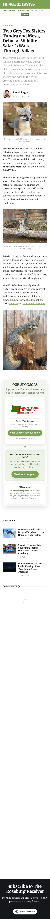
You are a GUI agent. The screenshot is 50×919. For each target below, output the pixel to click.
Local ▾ (18, 11)
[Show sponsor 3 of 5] (25, 446)
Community (8, 26)
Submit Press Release (38, 11)
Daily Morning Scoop (21, 491)
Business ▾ (25, 11)
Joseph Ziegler (21, 92)
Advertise (25, 14)
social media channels (34, 303)
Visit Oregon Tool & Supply (25, 432)
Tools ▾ (5, 11)
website (13, 303)
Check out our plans (25, 474)
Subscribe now (27, 911)
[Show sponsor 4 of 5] (27, 446)
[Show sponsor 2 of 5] (22, 446)
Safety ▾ (12, 11)
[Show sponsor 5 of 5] (30, 446)
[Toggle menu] (46, 4)
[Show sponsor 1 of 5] (20, 446)
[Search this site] (41, 4)
